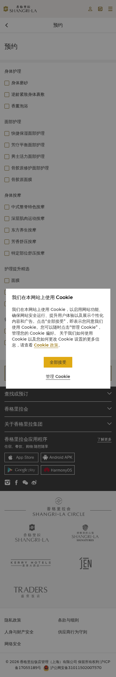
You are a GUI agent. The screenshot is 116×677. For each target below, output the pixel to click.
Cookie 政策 (46, 345)
